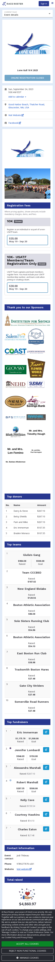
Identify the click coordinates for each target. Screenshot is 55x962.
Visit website (23, 869)
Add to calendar (16, 96)
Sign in (44, 3)
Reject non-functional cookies (27, 950)
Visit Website (15, 115)
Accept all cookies (27, 943)
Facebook (13, 122)
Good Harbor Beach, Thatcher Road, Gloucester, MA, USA (26, 106)
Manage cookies (29, 957)
